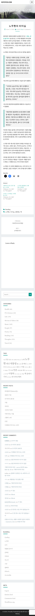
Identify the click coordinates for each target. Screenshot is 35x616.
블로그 (19, 367)
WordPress (23, 611)
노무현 (7, 212)
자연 (15, 374)
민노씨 (6, 560)
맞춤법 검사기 (9, 549)
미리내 (6, 556)
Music (7, 324)
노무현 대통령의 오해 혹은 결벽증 (23, 186)
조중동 (18, 374)
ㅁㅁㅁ (6, 463)
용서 (27, 370)
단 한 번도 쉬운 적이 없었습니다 (20, 509)
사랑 (22, 367)
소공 (6, 564)
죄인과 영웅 (14, 506)
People (7, 328)
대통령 (13, 363)
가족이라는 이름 (9, 414)
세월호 (6, 370)
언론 (15, 370)
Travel (7, 343)
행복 (19, 376)
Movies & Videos (10, 320)
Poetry (7, 332)
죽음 (23, 374)
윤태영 (17, 212)
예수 (24, 370)
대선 (8, 363)
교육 (12, 359)
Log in (7, 591)
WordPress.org (10, 602)
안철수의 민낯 (21, 522)
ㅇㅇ (6, 479)
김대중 (15, 359)
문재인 (24, 363)
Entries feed (9, 595)
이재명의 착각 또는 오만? (12, 425)
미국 (28, 364)
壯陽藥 (7, 441)
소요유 (19, 29)
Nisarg (18, 613)
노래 (23, 359)
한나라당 (15, 377)
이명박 (11, 373)
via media (8, 575)
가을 (4, 359)
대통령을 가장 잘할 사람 (16, 479)
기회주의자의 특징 (19, 469)
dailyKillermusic (10, 502)
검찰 (10, 359)
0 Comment (27, 29)
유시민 (6, 374)
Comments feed (10, 598)
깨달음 (18, 359)
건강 (6, 359)
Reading (7, 209)
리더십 (12, 212)
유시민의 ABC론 (9, 399)
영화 (21, 370)
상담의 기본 (8, 395)
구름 (6, 402)
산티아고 (26, 367)
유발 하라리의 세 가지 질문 (18, 460)
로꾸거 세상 (14, 441)
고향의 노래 (8, 418)
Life (6, 317)
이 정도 (13, 491)
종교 (20, 374)
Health (7, 309)
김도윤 (6, 498)
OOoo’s (7, 571)
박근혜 (8, 367)
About (13, 494)
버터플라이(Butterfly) (11, 391)
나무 (6, 456)
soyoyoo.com (6, 2)
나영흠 (6, 483)
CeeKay (7, 537)
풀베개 (6, 568)
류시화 (20, 364)
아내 (11, 370)
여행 (19, 370)
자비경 (6, 406)
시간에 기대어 (9, 410)
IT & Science (9, 313)
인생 (6, 421)
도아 (6, 545)
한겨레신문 (9, 377)
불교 (12, 367)
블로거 (14, 367)
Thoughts (8, 339)
